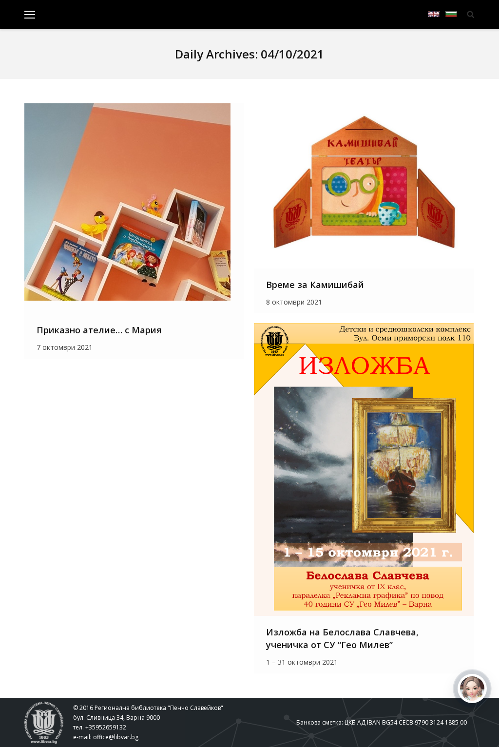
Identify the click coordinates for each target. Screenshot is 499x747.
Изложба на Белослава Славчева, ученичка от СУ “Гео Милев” (342, 638)
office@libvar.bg (115, 737)
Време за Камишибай (315, 284)
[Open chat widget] (472, 688)
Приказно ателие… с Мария (99, 330)
